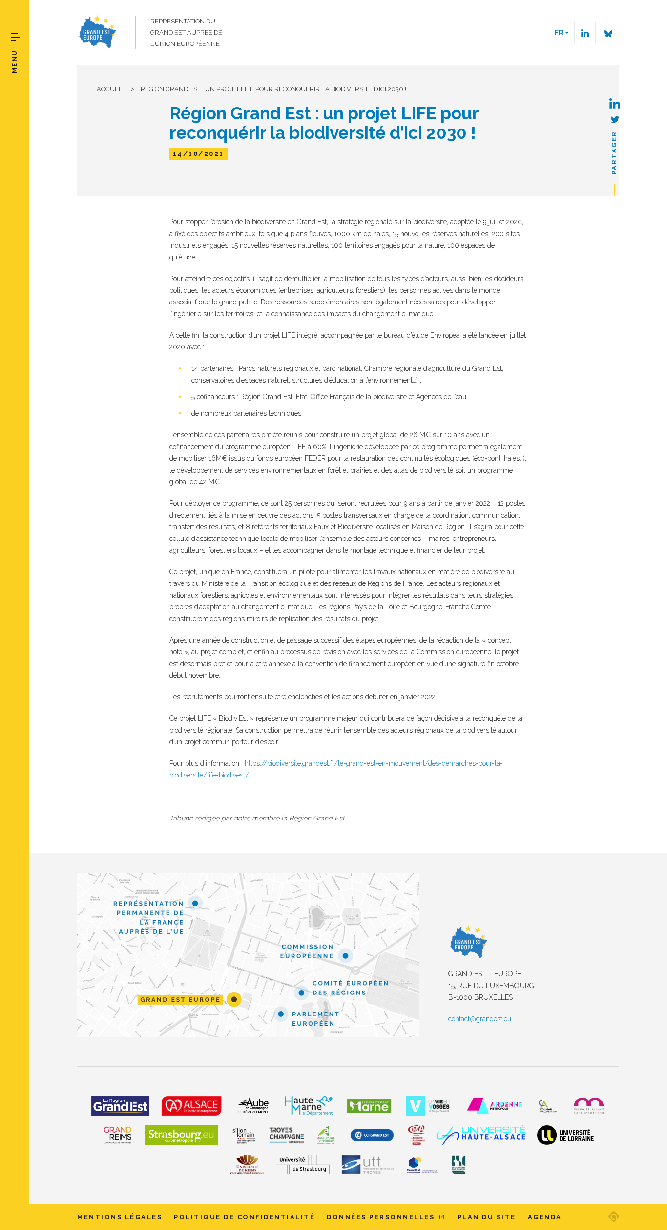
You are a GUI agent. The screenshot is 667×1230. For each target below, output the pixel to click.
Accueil (110, 89)
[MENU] (15, 37)
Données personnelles (382, 1217)
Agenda (545, 1217)
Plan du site (487, 1217)
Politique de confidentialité (244, 1217)
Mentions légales (119, 1217)
